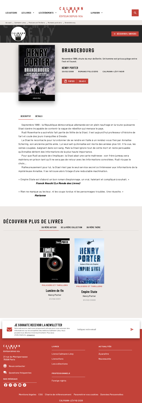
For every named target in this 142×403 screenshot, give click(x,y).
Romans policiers (55, 23)
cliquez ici (31, 335)
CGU (40, 394)
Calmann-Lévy (20, 23)
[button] (125, 33)
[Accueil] (71, 12)
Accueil (9, 23)
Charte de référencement (58, 394)
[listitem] (5, 385)
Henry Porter (70, 67)
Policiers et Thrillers (37, 23)
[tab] (11, 12)
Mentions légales (27, 394)
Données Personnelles (111, 394)
